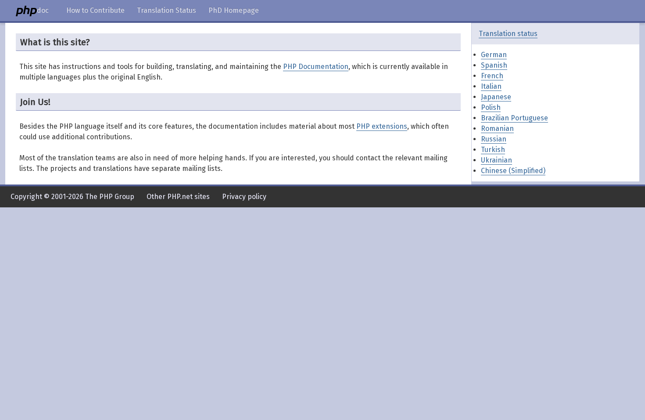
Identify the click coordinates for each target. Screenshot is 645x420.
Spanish (494, 65)
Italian (491, 86)
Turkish (493, 149)
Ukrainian (496, 160)
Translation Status (166, 10)
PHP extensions (381, 126)
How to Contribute (95, 10)
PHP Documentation (315, 66)
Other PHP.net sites (178, 196)
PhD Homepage (233, 10)
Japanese (496, 97)
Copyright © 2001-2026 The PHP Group (72, 196)
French (492, 76)
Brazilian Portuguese (514, 118)
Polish (491, 107)
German (494, 55)
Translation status (508, 33)
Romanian (497, 128)
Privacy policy (244, 196)
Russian (493, 139)
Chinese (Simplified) (513, 171)
